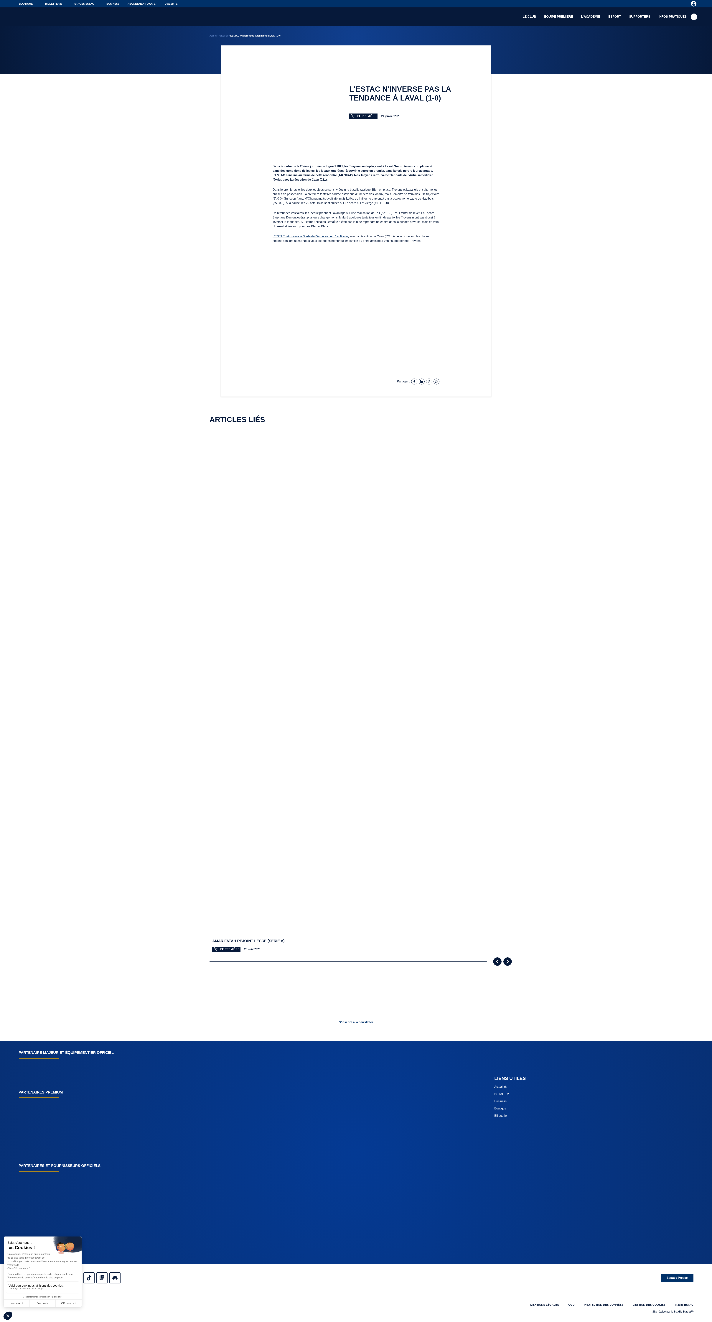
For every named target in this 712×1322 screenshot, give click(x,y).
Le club (529, 16)
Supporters (639, 16)
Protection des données (603, 1304)
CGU (571, 1304)
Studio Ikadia (682, 1311)
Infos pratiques (672, 16)
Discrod (115, 1277)
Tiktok (89, 1277)
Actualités (223, 35)
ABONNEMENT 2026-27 (142, 3)
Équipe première (558, 16)
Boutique (26, 3)
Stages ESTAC (84, 3)
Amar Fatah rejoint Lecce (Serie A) (248, 941)
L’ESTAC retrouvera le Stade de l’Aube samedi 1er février (310, 236)
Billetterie (53, 3)
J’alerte (171, 3)
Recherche (694, 17)
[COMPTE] (693, 3)
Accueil (213, 35)
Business (112, 3)
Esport (614, 16)
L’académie (590, 16)
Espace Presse (677, 1277)
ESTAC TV (501, 1094)
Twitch (102, 1277)
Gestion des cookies (649, 1304)
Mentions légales (544, 1304)
